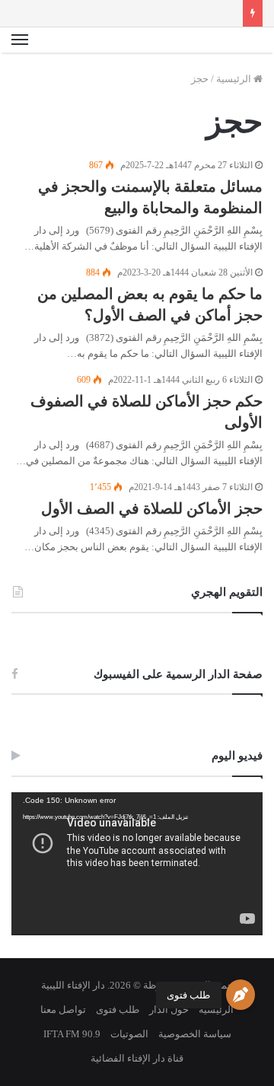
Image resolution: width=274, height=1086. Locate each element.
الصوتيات (129, 1034)
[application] (137, 863)
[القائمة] (19, 40)
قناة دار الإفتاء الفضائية (137, 1058)
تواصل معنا (63, 1009)
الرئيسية (234, 78)
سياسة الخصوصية (194, 1034)
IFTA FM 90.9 (71, 1034)
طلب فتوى (188, 995)
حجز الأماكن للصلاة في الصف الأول (152, 508)
